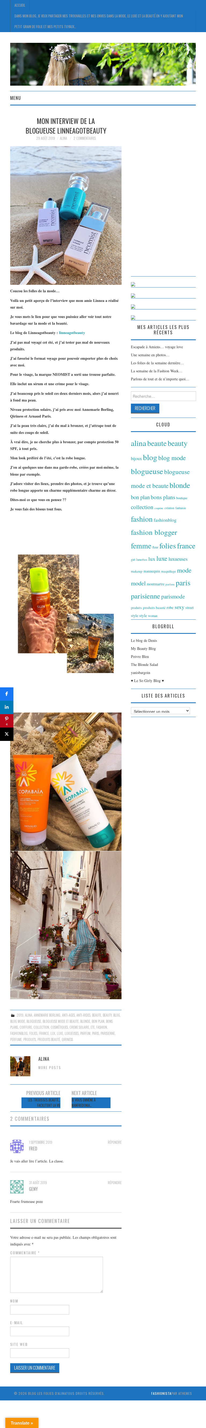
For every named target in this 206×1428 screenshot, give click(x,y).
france (44, 1033)
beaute (96, 1015)
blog (116, 1015)
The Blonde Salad (144, 664)
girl (133, 559)
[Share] (6, 694)
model (138, 583)
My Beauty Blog (143, 648)
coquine (158, 508)
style (143, 615)
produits (29, 1039)
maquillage (168, 571)
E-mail (16, 1322)
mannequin (152, 571)
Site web (19, 1344)
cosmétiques (59, 1027)
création (169, 508)
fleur (155, 547)
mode (184, 570)
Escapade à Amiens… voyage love (157, 346)
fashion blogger (154, 532)
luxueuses (72, 1033)
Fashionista (161, 1393)
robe (170, 607)
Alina (63, 138)
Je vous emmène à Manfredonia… (83, 1102)
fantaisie (180, 508)
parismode (173, 596)
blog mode (17, 1021)
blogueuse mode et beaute (61, 1021)
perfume (16, 1039)
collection (41, 1027)
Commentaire (25, 1252)
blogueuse (34, 1021)
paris (95, 1033)
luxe (60, 1033)
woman (152, 615)
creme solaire (79, 1027)
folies (33, 1033)
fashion (101, 1027)
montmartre (155, 583)
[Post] (6, 734)
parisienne (108, 1033)
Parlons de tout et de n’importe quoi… (160, 378)
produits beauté (49, 1039)
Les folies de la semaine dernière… (157, 362)
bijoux (136, 458)
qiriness (67, 1039)
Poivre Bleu (140, 656)
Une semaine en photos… (150, 354)
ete (93, 1027)
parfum (85, 1033)
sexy (179, 607)
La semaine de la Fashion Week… (156, 370)
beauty (107, 1015)
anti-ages (68, 1015)
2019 (20, 1015)
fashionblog (19, 1033)
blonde (85, 1021)
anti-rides (83, 1015)
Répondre (115, 1142)
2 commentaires (84, 138)
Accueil (19, 5)
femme (141, 546)
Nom (14, 1301)
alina (28, 1015)
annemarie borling (47, 1015)
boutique (181, 498)
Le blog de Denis (144, 640)
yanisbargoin (140, 672)
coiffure (26, 1027)
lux (52, 1033)
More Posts (49, 1067)
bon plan (98, 1021)
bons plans (163, 497)
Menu (15, 97)
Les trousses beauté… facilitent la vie (44, 1102)
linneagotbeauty (72, 332)
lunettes (141, 559)
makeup (136, 571)
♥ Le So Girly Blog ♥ (147, 680)
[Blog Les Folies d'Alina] (103, 63)
